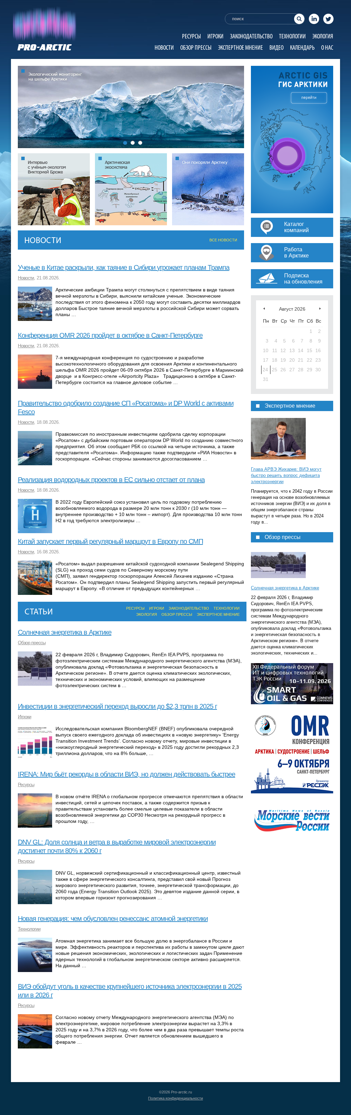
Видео (276, 47)
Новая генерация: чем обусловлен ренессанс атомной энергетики (113, 918)
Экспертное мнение (240, 47)
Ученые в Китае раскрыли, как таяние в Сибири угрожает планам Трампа (123, 267)
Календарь (302, 47)
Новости (164, 47)
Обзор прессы (195, 47)
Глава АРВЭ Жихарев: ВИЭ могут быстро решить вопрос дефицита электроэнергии (286, 475)
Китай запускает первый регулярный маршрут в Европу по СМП (110, 541)
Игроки (215, 36)
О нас (327, 47)
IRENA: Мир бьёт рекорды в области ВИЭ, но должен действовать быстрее (126, 774)
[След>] (320, 308)
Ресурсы (191, 36)
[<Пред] (264, 308)
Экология (322, 36)
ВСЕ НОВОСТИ (223, 240)
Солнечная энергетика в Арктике (64, 632)
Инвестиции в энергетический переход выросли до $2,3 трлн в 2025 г (117, 706)
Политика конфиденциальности (175, 1098)
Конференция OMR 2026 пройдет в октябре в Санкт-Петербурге (110, 335)
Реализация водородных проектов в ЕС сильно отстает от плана (111, 479)
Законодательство (251, 36)
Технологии (292, 36)
